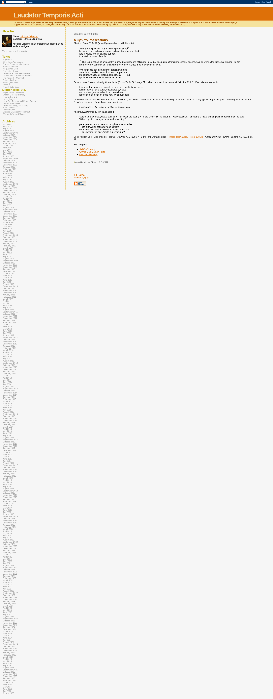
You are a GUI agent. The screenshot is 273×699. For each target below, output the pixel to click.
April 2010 (7, 276)
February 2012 (9, 322)
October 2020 (9, 544)
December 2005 (10, 165)
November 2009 (10, 265)
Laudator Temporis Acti (48, 15)
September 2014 (10, 388)
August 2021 (8, 565)
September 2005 (10, 158)
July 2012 (7, 333)
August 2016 (8, 438)
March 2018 (8, 478)
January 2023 (9, 602)
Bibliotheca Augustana (13, 62)
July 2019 (7, 512)
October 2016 (9, 442)
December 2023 (10, 625)
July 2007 (7, 205)
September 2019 (10, 516)
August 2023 (8, 616)
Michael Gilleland (29, 36)
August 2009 (8, 259)
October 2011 (9, 314)
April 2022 (7, 582)
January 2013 (9, 346)
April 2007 (7, 199)
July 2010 (7, 282)
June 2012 (7, 331)
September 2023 (10, 619)
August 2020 (8, 540)
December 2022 (10, 599)
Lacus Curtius (9, 99)
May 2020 (7, 533)
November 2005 (10, 163)
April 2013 (7, 352)
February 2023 (9, 604)
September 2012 (10, 337)
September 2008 (10, 235)
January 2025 (9, 653)
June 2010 (7, 280)
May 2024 (7, 636)
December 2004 (10, 139)
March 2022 (8, 580)
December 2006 (10, 190)
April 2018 (7, 480)
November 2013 (10, 367)
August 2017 (8, 463)
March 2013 (8, 350)
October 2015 (9, 416)
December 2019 (10, 523)
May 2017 (7, 457)
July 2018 (7, 487)
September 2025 (10, 670)
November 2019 (10, 521)
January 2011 (9, 295)
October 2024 (9, 646)
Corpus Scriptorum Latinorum (16, 64)
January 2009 (9, 244)
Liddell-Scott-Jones (11, 103)
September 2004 (10, 133)
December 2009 (10, 267)
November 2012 (10, 342)
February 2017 (9, 450)
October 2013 (9, 365)
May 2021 (7, 559)
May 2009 (7, 252)
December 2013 (10, 369)
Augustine (7, 60)
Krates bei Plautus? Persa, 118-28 (185, 137)
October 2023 (9, 621)
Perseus (6, 85)
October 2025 (9, 672)
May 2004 (7, 124)
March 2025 (8, 657)
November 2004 (10, 137)
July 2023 (7, 614)
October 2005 (9, 161)
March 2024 (8, 631)
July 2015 (7, 410)
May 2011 (7, 303)
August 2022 (8, 591)
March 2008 (8, 222)
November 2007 (10, 214)
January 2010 (9, 269)
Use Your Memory (88, 154)
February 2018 (9, 476)
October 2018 (9, 493)
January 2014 (9, 371)
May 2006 (7, 175)
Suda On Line (9, 108)
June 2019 (7, 510)
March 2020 (8, 529)
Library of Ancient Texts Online (16, 73)
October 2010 (9, 288)
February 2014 (9, 374)
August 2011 (8, 310)
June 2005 (7, 152)
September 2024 (10, 644)
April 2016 (7, 429)
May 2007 (7, 201)
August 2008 (8, 233)
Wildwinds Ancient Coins (13, 114)
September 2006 (10, 184)
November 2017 (10, 469)
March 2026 (8, 683)
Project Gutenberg (11, 87)
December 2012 (10, 344)
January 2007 (9, 192)
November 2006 (10, 188)
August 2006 (8, 182)
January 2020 (9, 525)
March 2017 (8, 452)
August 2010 (8, 284)
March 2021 (8, 555)
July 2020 (7, 538)
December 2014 (10, 395)
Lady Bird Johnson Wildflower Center (19, 101)
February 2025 (9, 655)
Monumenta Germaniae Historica (18, 75)
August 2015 (8, 412)
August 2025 (8, 668)
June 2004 (7, 126)
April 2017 (7, 455)
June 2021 (7, 561)
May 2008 (7, 227)
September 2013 (10, 363)
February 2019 (9, 501)
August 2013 (8, 361)
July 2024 (7, 640)
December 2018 (10, 497)
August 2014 (8, 386)
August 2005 (8, 156)
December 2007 (10, 216)
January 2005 (9, 141)
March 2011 (8, 299)
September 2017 (10, 465)
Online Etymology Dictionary (15, 105)
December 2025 (10, 676)
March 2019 (8, 504)
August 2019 (8, 514)
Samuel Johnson (10, 66)
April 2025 (7, 659)
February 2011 (9, 297)
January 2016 (9, 423)
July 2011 (7, 308)
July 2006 (7, 180)
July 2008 (7, 231)
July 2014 (7, 384)
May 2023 (7, 610)
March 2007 (8, 197)
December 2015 (10, 420)
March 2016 (8, 427)
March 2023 (8, 606)
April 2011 (7, 301)
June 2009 (7, 254)
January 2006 (9, 167)
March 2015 (8, 401)
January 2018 (9, 474)
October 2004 (9, 135)
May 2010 (7, 278)
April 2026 (7, 685)
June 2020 (7, 536)
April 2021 (7, 557)
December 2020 (10, 548)
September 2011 (10, 312)
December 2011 (10, 318)
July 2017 (7, 461)
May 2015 (7, 406)
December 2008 (10, 241)
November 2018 (10, 495)
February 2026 (9, 680)
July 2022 (7, 589)
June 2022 (7, 587)
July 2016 (7, 435)
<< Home (79, 175)
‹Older (85, 178)
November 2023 (10, 623)
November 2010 (10, 290)
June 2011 (7, 305)
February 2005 (9, 143)
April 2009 (7, 250)
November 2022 (10, 597)
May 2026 (7, 687)
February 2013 (9, 348)
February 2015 (9, 399)
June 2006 (7, 178)
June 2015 (7, 408)
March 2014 (8, 376)
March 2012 (8, 325)
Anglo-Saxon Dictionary (13, 93)
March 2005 (8, 146)
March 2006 (8, 171)
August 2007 (8, 207)
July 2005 (7, 154)
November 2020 (10, 546)
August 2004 (8, 131)
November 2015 (10, 418)
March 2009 (8, 248)
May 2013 (7, 354)
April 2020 (7, 531)
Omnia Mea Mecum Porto (92, 152)
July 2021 (7, 563)
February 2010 (9, 271)
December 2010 (10, 293)
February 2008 (9, 220)
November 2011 (10, 316)
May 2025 (7, 661)
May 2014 (7, 380)
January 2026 (9, 678)
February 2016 (9, 425)
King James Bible (10, 69)
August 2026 (8, 693)
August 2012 (8, 335)
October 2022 (9, 595)
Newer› (77, 178)
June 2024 (7, 638)
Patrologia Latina (10, 82)
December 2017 (10, 472)
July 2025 (7, 665)
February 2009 (9, 246)
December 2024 (10, 651)
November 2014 (10, 393)
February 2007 (9, 195)
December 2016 (10, 446)
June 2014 (7, 382)
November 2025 (10, 674)
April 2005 (7, 148)
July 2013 (7, 359)
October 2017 (9, 467)
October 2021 (9, 570)
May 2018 (7, 482)
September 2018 (10, 491)
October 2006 (9, 186)
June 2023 (7, 612)
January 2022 (9, 576)
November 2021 (10, 572)
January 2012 (9, 320)
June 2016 (7, 433)
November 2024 (10, 648)
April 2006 (7, 173)
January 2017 (9, 448)
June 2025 (7, 663)
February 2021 (9, 553)
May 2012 (7, 329)
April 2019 (7, 506)
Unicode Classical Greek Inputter (17, 112)
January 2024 (9, 627)
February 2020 (9, 527)
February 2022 (9, 578)
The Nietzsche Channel (13, 78)
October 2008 (9, 237)
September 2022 (10, 593)
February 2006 (9, 169)
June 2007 (7, 203)
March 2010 (8, 273)
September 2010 (10, 286)
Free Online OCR (10, 97)
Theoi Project (9, 110)
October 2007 (9, 212)
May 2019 (7, 508)
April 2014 (7, 378)
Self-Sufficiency (87, 149)
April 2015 (7, 403)
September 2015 (10, 414)
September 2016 (10, 440)
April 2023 (7, 608)
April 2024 (7, 634)
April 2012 (7, 327)
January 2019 (9, 499)
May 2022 (7, 585)
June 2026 (7, 689)
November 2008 (10, 239)
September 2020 (10, 542)
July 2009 (7, 256)
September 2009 (10, 261)
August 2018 (8, 489)
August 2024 (8, 642)
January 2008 (9, 218)
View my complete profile (15, 51)
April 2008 (7, 224)
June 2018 (7, 484)
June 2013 (7, 357)
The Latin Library (10, 71)
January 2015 (9, 397)
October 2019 (9, 518)
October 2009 (9, 263)
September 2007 (10, 210)
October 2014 (9, 391)
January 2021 (9, 550)
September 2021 (10, 567)
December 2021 (10, 574)
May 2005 (7, 150)
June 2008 (7, 229)
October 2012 (9, 339)
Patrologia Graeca (11, 80)
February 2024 (9, 629)
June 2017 (7, 459)
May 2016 (7, 431)
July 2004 (7, 129)
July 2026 (7, 691)
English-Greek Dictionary (14, 95)
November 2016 (10, 444)
